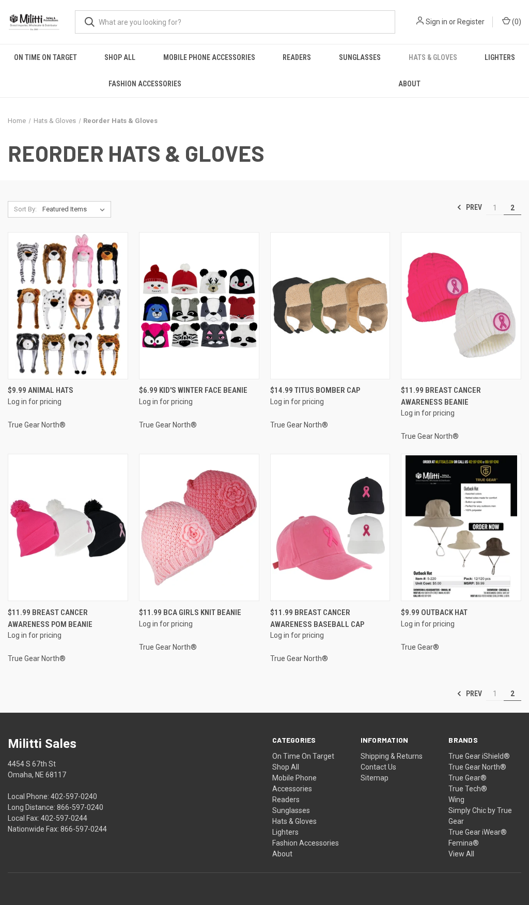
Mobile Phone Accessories (209, 57)
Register (471, 22)
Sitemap (374, 778)
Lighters (500, 57)
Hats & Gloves (433, 57)
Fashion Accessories (144, 84)
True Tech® (467, 789)
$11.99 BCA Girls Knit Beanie (190, 612)
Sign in (436, 22)
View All (461, 854)
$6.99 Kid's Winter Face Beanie (193, 390)
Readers (297, 57)
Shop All (119, 57)
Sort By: (25, 209)
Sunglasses (360, 57)
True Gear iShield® (479, 756)
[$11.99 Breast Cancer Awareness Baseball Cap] (330, 527)
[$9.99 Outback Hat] (461, 527)
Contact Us (378, 767)
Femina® (463, 843)
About (409, 84)
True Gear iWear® (477, 832)
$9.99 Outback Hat (434, 612)
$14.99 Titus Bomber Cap (315, 390)
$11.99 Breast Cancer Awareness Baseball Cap (317, 618)
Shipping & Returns (392, 756)
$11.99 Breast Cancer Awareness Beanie (441, 396)
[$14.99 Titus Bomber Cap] (330, 305)
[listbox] (76, 209)
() (515, 22)
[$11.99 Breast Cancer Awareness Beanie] (461, 305)
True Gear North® (477, 767)
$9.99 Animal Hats (40, 390)
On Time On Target (45, 57)
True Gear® (467, 778)
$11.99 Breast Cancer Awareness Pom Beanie (50, 618)
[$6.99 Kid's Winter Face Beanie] (199, 305)
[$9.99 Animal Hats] (68, 305)
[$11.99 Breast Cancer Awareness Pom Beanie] (68, 527)
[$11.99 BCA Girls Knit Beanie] (199, 527)
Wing (456, 799)
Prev (473, 207)
